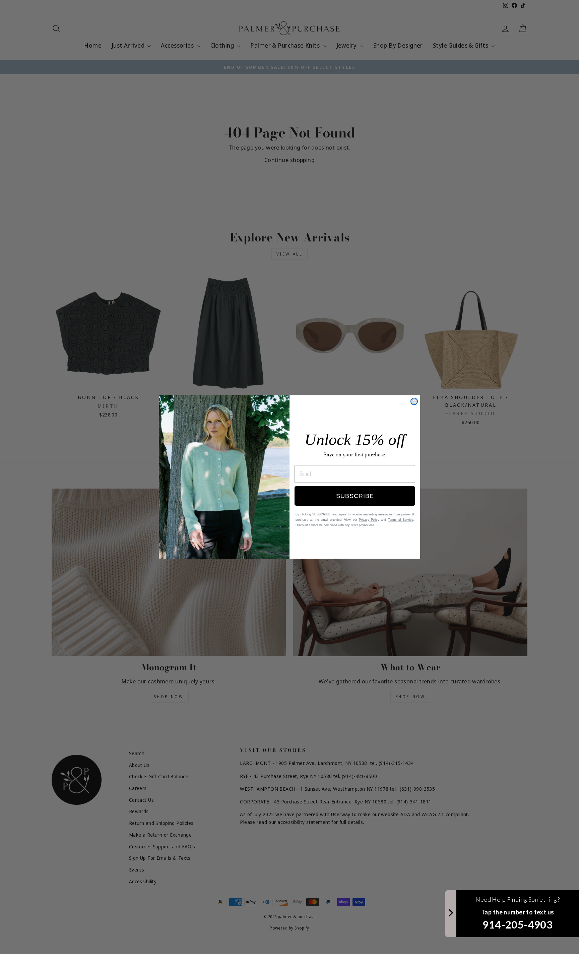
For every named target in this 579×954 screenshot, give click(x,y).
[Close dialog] (414, 401)
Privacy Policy (369, 519)
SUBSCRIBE (355, 496)
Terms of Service (400, 519)
